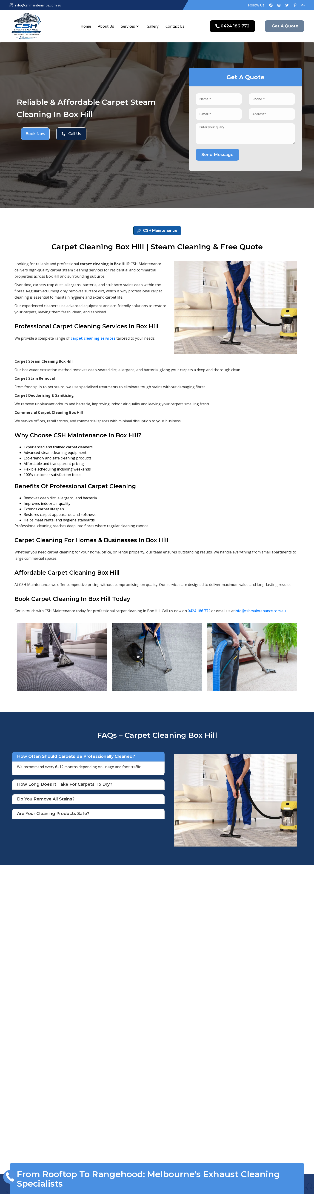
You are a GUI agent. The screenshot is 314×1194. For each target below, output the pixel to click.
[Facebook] (271, 5)
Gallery (153, 26)
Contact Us (175, 26)
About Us (106, 26)
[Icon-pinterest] (295, 5)
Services (128, 26)
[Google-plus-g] (303, 5)
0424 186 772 (199, 610)
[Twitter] (287, 5)
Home (86, 26)
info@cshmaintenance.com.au (260, 610)
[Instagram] (279, 5)
